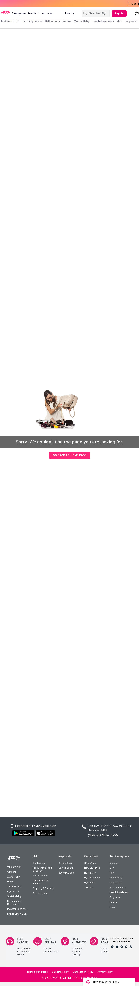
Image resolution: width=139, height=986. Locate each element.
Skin (112, 867)
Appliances (116, 882)
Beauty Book (65, 863)
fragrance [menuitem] (131, 21)
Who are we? (14, 867)
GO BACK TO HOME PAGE (69, 455)
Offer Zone (90, 863)
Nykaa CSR (13, 891)
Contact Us (39, 863)
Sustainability (14, 896)
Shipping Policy (60, 971)
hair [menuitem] (24, 21)
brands (32, 13)
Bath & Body (116, 877)
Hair (112, 872)
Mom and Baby (118, 887)
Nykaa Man (90, 872)
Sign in (119, 13)
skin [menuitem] (16, 21)
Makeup (114, 863)
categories (18, 13)
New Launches (92, 867)
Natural (113, 902)
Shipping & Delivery (43, 888)
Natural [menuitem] (66, 21)
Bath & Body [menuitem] (52, 21)
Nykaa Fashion (92, 877)
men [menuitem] (119, 21)
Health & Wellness (119, 892)
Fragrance (115, 897)
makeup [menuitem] (6, 21)
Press (10, 881)
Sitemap (88, 887)
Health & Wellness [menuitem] (103, 21)
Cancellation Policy (83, 971)
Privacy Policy (105, 971)
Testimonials (14, 886)
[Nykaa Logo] (5, 12)
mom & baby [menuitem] (81, 21)
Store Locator (40, 875)
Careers (11, 871)
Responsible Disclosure (14, 902)
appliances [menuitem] (36, 21)
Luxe (112, 907)
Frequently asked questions (42, 869)
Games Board (65, 867)
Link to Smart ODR (17, 913)
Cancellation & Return (40, 882)
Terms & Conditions (37, 971)
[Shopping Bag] (137, 13)
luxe (41, 13)
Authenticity (13, 876)
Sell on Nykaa (40, 893)
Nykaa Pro (89, 882)
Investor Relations (17, 909)
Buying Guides (66, 872)
